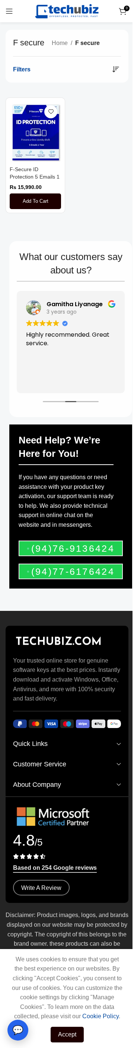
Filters (22, 70)
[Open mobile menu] (9, 11)
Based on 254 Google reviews (55, 868)
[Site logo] (67, 10)
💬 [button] (17, 1030)
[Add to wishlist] (50, 111)
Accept (67, 1034)
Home (60, 43)
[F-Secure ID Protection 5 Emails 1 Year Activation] (35, 132)
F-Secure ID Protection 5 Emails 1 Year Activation (35, 176)
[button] (35, 201)
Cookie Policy (100, 1016)
